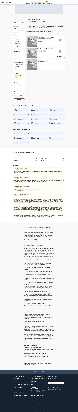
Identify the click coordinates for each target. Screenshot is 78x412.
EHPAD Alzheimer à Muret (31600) (44, 31)
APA (15, 57)
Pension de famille (17, 43)
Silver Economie (28, 3)
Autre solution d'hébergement (17, 46)
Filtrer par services (19, 99)
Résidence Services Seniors (19, 30)
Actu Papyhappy (49, 3)
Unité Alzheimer (17, 66)
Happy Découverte (34, 3)
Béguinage (16, 37)
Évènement (40, 3)
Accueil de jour (17, 39)
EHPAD (16, 28)
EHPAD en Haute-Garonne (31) (47, 30)
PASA (16, 68)
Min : (14, 95)
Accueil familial (17, 41)
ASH (15, 55)
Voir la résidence (60, 56)
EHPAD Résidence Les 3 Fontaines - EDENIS (22, 168)
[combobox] (19, 20)
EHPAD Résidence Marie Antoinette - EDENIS (22, 194)
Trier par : (28, 33)
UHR (15, 70)
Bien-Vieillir (44, 3)
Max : (20, 95)
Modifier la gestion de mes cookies (54, 389)
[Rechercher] (47, 1)
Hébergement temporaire (19, 64)
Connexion (74, 2)
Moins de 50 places (18, 84)
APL (15, 53)
